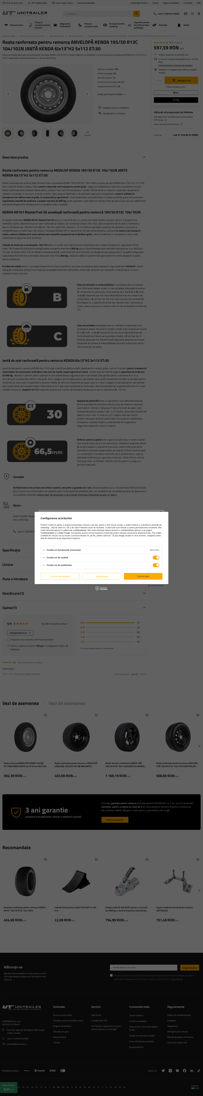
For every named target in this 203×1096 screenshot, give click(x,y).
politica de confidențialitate (74, 530)
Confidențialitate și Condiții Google (55, 533)
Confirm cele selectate (60, 576)
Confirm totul (143, 576)
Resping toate (102, 576)
